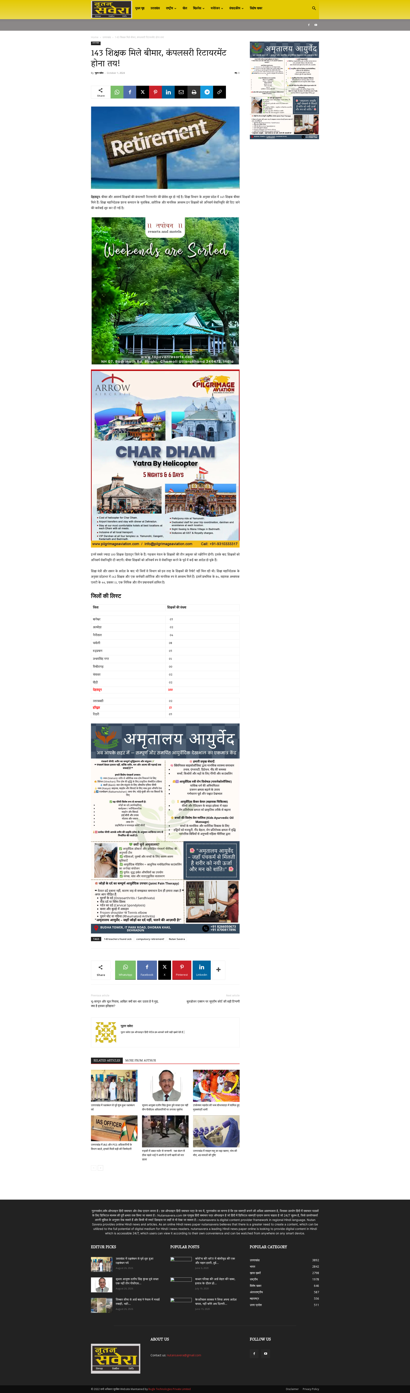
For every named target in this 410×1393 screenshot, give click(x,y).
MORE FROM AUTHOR (140, 1061)
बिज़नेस (197, 9)
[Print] (193, 92)
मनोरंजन (215, 9)
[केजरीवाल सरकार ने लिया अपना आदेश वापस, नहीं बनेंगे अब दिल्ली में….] (181, 1304)
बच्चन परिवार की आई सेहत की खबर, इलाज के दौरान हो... (215, 1282)
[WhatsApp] (117, 92)
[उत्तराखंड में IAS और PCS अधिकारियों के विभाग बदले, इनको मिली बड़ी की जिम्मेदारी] (114, 1128)
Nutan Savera (177, 939)
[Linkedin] (168, 92)
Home (94, 37)
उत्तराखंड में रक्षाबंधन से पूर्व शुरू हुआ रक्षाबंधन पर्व (134, 1261)
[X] (142, 92)
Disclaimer (292, 1389)
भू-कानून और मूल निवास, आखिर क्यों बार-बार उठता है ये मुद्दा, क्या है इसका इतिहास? (124, 1004)
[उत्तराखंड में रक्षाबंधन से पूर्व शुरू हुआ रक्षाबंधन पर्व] (114, 1086)
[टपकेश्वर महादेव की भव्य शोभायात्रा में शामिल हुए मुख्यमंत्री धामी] (216, 1086)
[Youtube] (316, 25)
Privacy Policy (311, 1389)
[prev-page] (93, 1168)
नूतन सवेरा (99, 72)
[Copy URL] (219, 92)
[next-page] (100, 1168)
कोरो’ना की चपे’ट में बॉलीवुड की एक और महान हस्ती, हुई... (215, 1261)
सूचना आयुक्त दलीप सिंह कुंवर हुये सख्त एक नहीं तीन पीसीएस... (137, 1282)
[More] (218, 970)
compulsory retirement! (150, 939)
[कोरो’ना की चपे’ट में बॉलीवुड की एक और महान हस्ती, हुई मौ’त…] (181, 1262)
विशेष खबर (256, 9)
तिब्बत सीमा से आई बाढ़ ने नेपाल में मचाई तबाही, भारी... (138, 1302)
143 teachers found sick (118, 939)
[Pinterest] (155, 92)
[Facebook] (309, 25)
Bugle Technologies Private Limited (169, 1389)
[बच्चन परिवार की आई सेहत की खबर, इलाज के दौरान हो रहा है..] (181, 1283)
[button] (314, 9)
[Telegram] (206, 92)
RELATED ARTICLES (107, 1061)
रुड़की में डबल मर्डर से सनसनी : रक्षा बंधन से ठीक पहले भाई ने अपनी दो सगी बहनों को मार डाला (163, 1155)
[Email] (181, 92)
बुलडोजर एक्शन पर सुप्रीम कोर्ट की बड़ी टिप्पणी (213, 1001)
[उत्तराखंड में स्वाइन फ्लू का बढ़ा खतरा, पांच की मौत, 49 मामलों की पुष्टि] (216, 1131)
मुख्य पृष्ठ (140, 9)
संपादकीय (234, 9)
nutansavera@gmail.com (184, 1355)
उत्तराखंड (155, 9)
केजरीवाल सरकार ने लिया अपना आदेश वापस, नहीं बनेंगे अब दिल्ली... (216, 1302)
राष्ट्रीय (169, 9)
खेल (185, 9)
